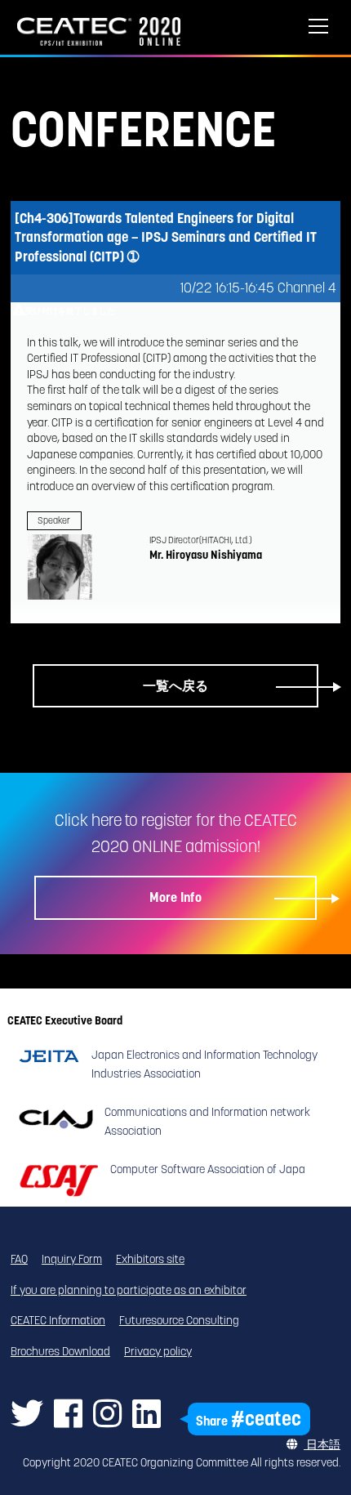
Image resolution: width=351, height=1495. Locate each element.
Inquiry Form (72, 1259)
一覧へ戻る (175, 685)
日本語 (322, 1444)
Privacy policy (158, 1351)
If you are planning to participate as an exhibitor (129, 1290)
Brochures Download (60, 1351)
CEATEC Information (58, 1320)
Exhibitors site (150, 1259)
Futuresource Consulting (179, 1320)
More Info (175, 897)
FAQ (19, 1259)
